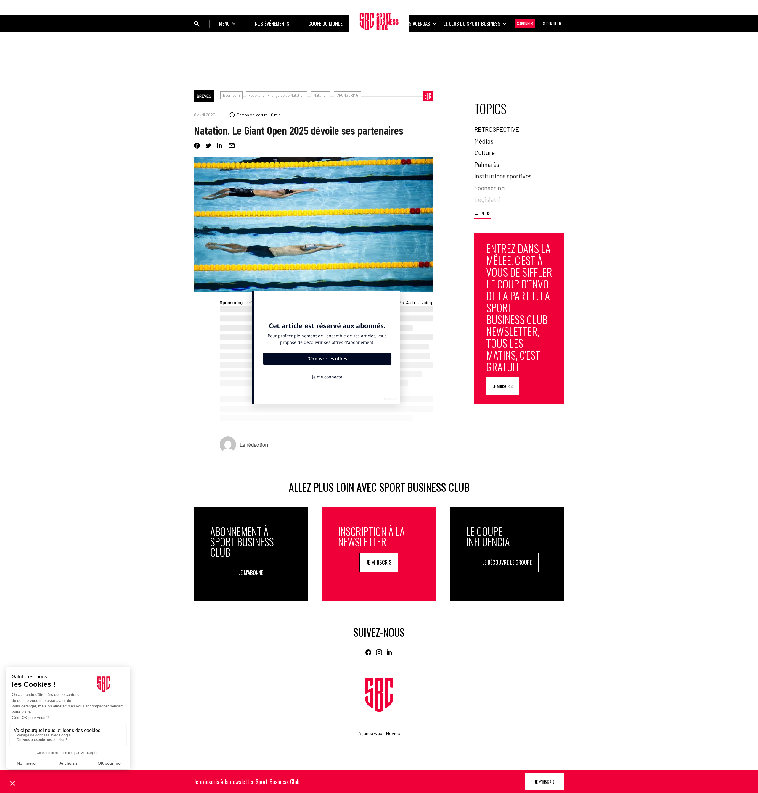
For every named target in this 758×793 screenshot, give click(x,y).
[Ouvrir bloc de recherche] (197, 24)
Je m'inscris (503, 386)
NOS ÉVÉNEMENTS (272, 23)
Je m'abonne (251, 572)
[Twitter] (208, 146)
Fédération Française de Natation (277, 95)
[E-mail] (232, 146)
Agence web (370, 733)
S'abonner (525, 23)
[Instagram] (379, 652)
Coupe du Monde (326, 23)
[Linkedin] (220, 146)
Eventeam (231, 95)
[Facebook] (197, 146)
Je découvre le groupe (507, 562)
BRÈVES (204, 96)
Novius (393, 733)
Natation (321, 95)
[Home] (379, 695)
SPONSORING (348, 95)
